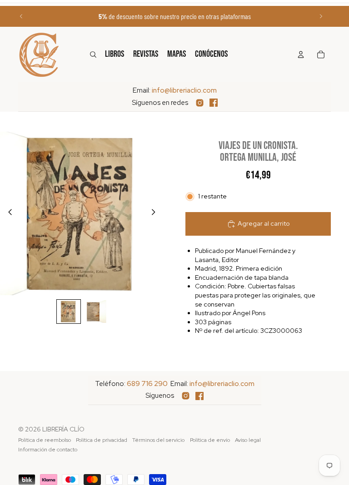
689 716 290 (147, 383)
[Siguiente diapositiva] (321, 16)
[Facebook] (213, 103)
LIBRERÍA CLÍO (63, 429)
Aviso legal (248, 440)
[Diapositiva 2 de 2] (95, 311)
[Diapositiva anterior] (21, 16)
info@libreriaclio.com (184, 90)
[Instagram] (199, 103)
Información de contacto (47, 449)
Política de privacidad (101, 440)
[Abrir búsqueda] (93, 54)
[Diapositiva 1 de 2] (68, 311)
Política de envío (210, 440)
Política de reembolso (44, 440)
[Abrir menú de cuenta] (301, 54)
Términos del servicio (158, 440)
